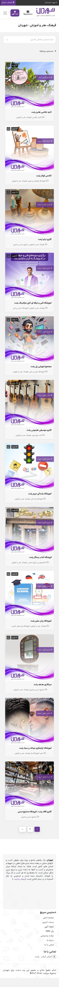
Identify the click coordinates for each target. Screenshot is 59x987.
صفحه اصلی (48, 917)
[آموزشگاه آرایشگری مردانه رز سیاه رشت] (29, 722)
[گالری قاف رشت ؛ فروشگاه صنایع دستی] (29, 785)
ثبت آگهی (14, 14)
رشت (39, 77)
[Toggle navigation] (4, 13)
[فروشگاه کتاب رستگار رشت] (29, 531)
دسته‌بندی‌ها (28, 14)
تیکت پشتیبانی (47, 935)
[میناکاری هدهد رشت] (29, 658)
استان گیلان (46, 77)
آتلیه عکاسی (37, 117)
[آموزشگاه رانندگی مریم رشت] (29, 467)
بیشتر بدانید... (19, 879)
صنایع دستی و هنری (20, 244)
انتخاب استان (7, 2)
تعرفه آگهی (49, 926)
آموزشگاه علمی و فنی (20, 308)
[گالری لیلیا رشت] (29, 213)
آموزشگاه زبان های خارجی (21, 626)
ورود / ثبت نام (51, 2)
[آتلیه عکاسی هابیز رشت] (29, 86)
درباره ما (50, 940)
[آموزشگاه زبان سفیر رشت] (29, 594)
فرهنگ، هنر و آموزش (23, 117)
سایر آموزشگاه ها (37, 753)
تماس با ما (49, 944)
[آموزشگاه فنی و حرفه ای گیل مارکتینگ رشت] (29, 276)
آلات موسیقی (37, 435)
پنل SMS (50, 931)
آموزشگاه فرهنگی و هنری (37, 181)
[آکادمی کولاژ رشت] (29, 149)
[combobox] (29, 39)
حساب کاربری (48, 922)
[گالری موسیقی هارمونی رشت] (29, 404)
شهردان (50, 860)
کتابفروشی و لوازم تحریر (37, 562)
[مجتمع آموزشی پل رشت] (29, 340)
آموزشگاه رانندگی (37, 499)
